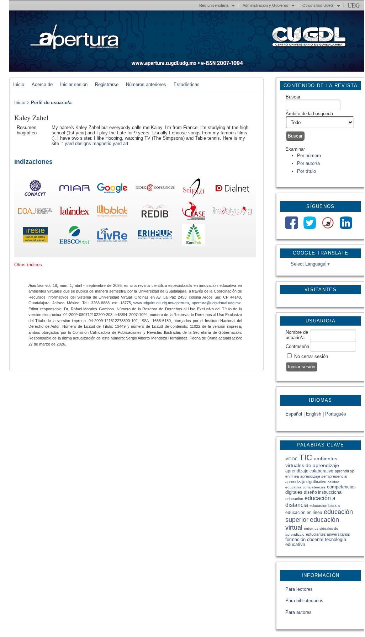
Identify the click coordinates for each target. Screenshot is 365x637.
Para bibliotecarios (304, 600)
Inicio (18, 84)
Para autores (298, 612)
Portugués (335, 414)
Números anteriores (146, 84)
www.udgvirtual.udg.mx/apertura (161, 303)
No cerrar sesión (311, 356)
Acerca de (42, 84)
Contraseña (297, 346)
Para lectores (299, 589)
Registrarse (106, 84)
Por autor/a (308, 163)
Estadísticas (187, 84)
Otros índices (28, 264)
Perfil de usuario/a (51, 102)
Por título (306, 171)
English (313, 414)
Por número (309, 155)
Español (293, 414)
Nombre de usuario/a (297, 335)
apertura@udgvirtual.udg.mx (216, 303)
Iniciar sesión (74, 84)
